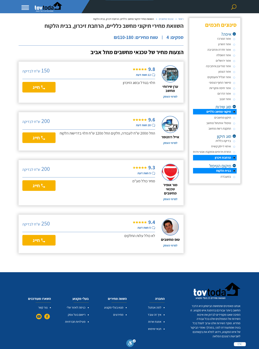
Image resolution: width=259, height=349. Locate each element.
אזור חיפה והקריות (220, 88)
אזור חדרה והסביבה (219, 49)
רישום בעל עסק (77, 315)
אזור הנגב (225, 99)
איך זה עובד (154, 315)
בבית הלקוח (223, 171)
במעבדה (226, 176)
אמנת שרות (154, 322)
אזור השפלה (223, 55)
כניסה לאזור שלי (76, 307)
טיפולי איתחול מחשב (218, 123)
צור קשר (43, 307)
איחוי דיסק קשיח (221, 146)
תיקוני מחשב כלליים (218, 112)
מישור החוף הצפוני (220, 82)
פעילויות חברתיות (75, 322)
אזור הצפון (224, 71)
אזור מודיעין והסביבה (218, 66)
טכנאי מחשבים (166, 19)
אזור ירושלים (223, 60)
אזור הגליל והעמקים (219, 77)
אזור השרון (224, 44)
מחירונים (118, 315)
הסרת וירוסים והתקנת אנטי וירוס (212, 152)
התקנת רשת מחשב (219, 128)
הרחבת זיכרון (223, 157)
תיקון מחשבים (222, 117)
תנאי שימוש (154, 329)
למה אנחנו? (154, 307)
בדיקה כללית (223, 141)
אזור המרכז (224, 39)
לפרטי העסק (170, 96)
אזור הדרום (224, 93)
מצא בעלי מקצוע (113, 307)
